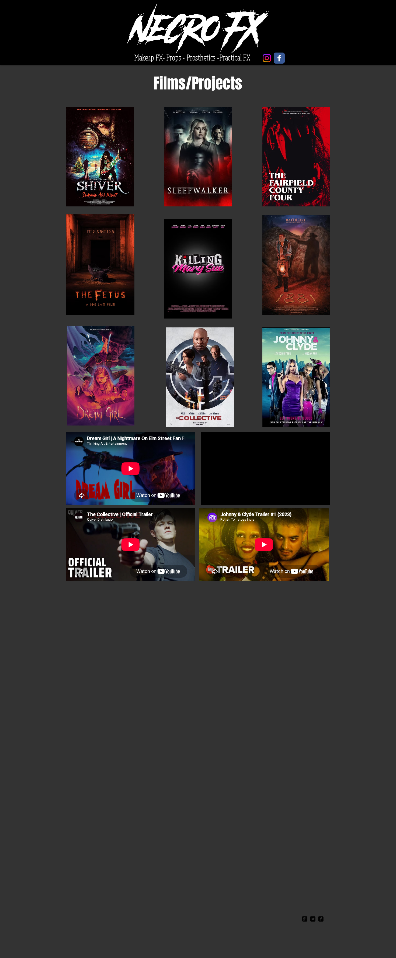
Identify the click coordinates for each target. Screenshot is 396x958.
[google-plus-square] (304, 919)
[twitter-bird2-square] (312, 919)
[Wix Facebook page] (279, 58)
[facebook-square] (321, 919)
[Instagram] (266, 58)
